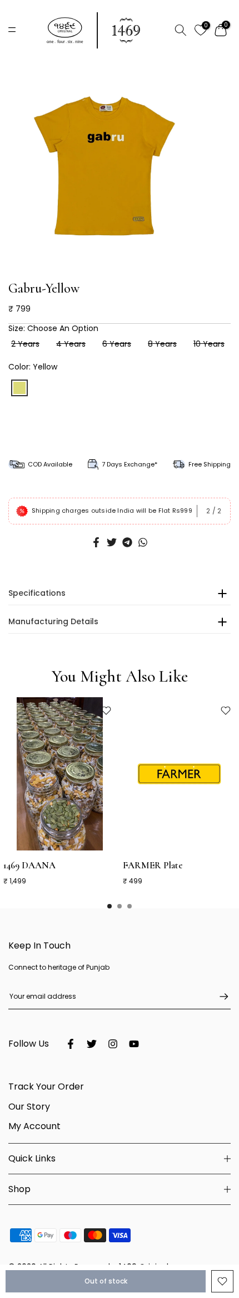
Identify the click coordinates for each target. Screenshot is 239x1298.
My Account (34, 1126)
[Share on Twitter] (112, 542)
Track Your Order (46, 1086)
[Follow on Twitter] (92, 1044)
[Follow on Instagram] (113, 1044)
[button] (115, 257)
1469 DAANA (29, 865)
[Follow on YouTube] (134, 1044)
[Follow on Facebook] (71, 1044)
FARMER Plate (153, 865)
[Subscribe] (218, 996)
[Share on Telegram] (127, 542)
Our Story (29, 1106)
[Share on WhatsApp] (143, 542)
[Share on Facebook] (96, 542)
